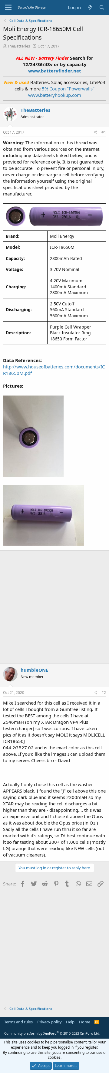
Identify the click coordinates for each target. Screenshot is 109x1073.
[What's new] (90, 7)
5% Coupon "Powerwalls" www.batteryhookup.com (61, 92)
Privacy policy (49, 1022)
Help (70, 1022)
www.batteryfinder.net (54, 71)
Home (84, 1022)
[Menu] (8, 7)
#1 (103, 132)
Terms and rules (18, 1022)
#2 (103, 692)
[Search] (102, 7)
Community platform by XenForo (52, 1033)
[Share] (95, 132)
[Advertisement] (54, 606)
